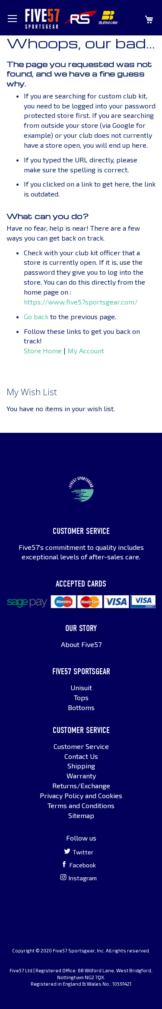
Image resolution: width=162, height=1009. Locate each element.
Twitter (83, 852)
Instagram (83, 878)
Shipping (81, 766)
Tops (81, 697)
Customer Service (81, 746)
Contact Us (81, 756)
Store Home (43, 350)
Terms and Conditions (81, 805)
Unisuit (81, 687)
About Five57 (81, 644)
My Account (85, 350)
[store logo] (42, 19)
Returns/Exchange (81, 785)
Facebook (83, 865)
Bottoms (81, 707)
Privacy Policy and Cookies (81, 795)
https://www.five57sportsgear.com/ (81, 302)
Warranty (81, 775)
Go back (36, 316)
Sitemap (81, 815)
